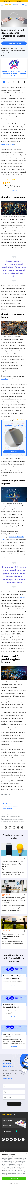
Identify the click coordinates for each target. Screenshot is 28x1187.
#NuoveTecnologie (7, 803)
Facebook (14, 827)
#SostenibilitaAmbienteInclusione (10, 806)
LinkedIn (6, 827)
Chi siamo (4, 1149)
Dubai (3, 539)
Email (22, 827)
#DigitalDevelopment (7, 808)
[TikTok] (7, 1139)
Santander (20, 537)
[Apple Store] (7, 1131)
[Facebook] (19, 1139)
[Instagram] (3, 1139)
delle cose (11, 144)
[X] (23, 1139)
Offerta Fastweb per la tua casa (14, 1)
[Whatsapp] (15, 1139)
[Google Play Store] (19, 1131)
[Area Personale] (26, 4)
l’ (1, 144)
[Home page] (11, 4)
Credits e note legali (6, 1151)
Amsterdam (13, 537)
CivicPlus (4, 379)
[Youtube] (11, 1139)
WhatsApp (18, 827)
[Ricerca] (23, 5)
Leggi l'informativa (7, 1078)
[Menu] (2, 5)
